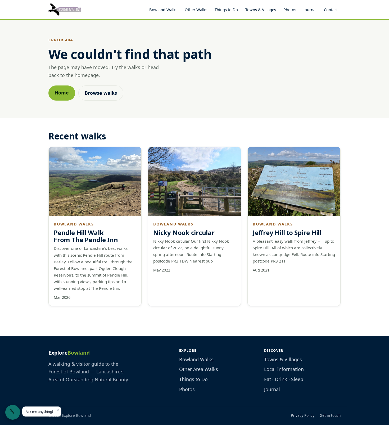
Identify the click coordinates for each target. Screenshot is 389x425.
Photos (289, 9)
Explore (69, 352)
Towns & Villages (260, 9)
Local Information (284, 369)
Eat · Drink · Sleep (283, 379)
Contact (331, 9)
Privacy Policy (302, 415)
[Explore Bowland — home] (64, 9)
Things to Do (226, 9)
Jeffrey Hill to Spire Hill (287, 232)
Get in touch (330, 415)
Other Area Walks (198, 369)
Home (62, 92)
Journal (310, 9)
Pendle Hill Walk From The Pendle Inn (86, 236)
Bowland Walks (163, 9)
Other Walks (196, 9)
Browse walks (101, 93)
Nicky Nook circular (183, 232)
